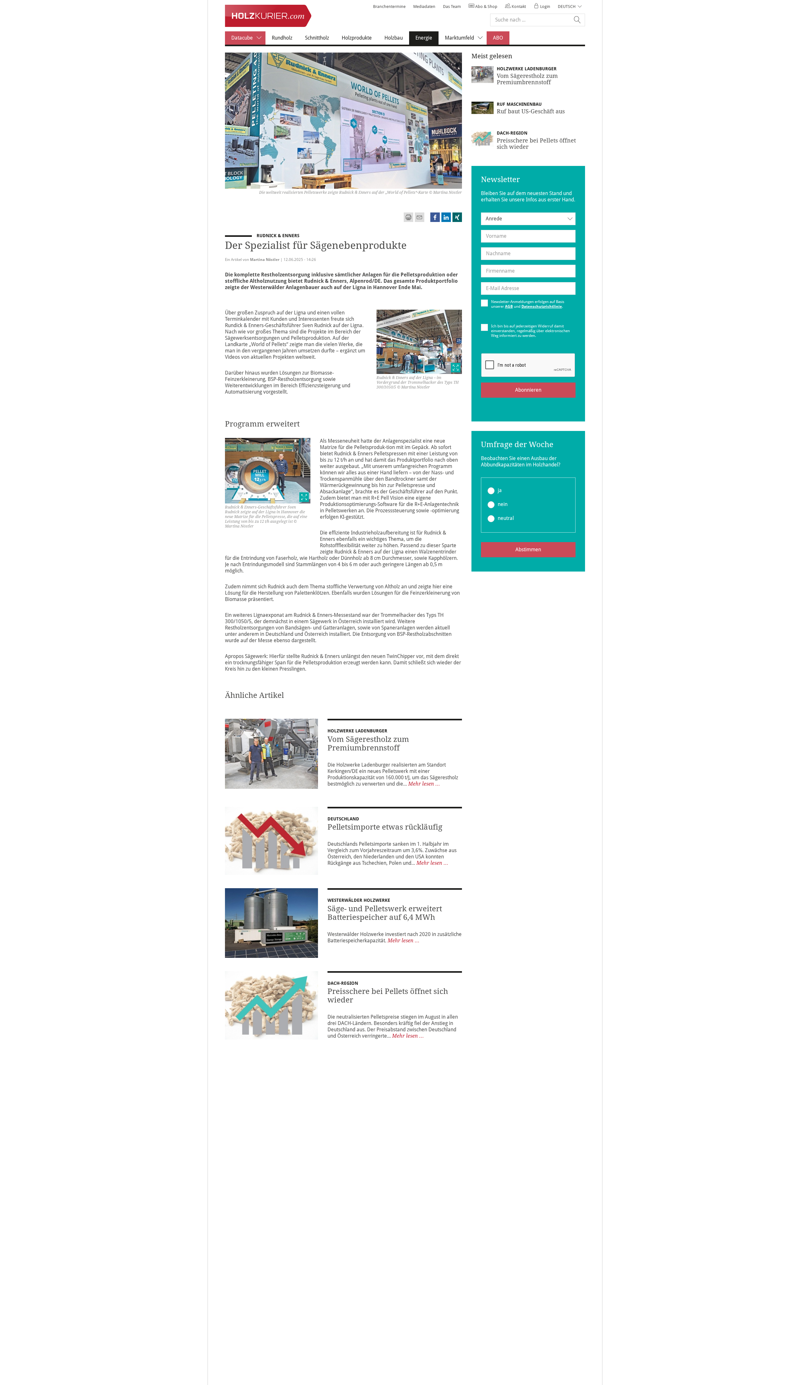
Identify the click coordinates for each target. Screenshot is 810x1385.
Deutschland (343, 818)
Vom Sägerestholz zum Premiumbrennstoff (368, 743)
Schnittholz (317, 38)
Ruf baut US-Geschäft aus (531, 111)
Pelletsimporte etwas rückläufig (384, 827)
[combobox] (528, 218)
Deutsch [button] (567, 6)
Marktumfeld (459, 38)
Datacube (242, 38)
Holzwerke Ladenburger (357, 730)
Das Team (452, 6)
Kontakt (518, 6)
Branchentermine (389, 6)
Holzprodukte (357, 38)
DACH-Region (342, 983)
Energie (427, 38)
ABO (498, 38)
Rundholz (282, 38)
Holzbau (393, 38)
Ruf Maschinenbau (519, 104)
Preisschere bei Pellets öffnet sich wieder (387, 995)
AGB (509, 306)
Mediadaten (424, 6)
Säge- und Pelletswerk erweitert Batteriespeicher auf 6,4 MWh (384, 913)
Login (544, 6)
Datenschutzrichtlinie (541, 306)
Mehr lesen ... (424, 784)
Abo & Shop (485, 6)
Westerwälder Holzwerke (358, 900)
